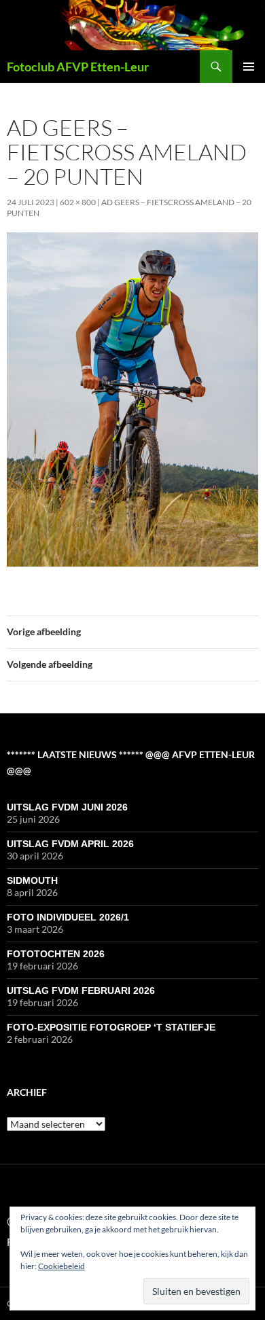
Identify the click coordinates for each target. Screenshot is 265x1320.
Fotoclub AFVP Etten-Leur (78, 66)
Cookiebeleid (61, 1266)
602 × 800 (78, 202)
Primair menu (248, 66)
